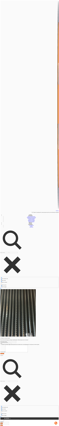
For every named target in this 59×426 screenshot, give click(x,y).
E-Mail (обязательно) (4, 342)
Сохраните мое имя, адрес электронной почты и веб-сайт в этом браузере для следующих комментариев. (20, 344)
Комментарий (2, 351)
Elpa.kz (57, 210)
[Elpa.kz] (58, 208)
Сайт (1, 343)
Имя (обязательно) (3, 341)
